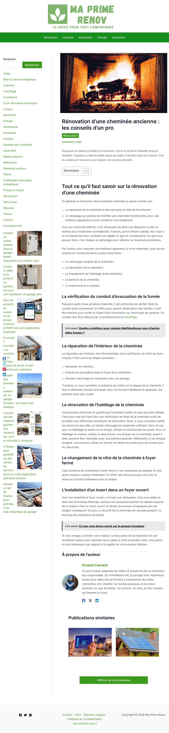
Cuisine (7, 109)
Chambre (9, 85)
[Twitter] (4, 364)
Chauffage (9, 91)
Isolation (8, 138)
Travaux (8, 219)
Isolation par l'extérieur (17, 144)
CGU (78, 714)
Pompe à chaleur (13, 190)
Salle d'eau (10, 202)
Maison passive (12, 156)
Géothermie (10, 127)
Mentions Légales (94, 714)
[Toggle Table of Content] (84, 171)
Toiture (7, 214)
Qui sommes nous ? (85, 723)
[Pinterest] (4, 369)
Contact (67, 714)
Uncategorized (12, 225)
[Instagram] (30, 715)
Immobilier (9, 132)
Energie (8, 121)
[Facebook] (83, 600)
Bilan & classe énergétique (19, 79)
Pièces (7, 174)
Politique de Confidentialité (84, 719)
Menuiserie (10, 162)
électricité (9, 115)
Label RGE (9, 150)
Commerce (10, 97)
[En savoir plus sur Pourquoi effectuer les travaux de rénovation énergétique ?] (90, 642)
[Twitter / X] (90, 600)
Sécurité (8, 208)
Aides (6, 73)
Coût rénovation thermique (20, 103)
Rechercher (9, 59)
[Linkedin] (97, 600)
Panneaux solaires (14, 168)
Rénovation (10, 196)
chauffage (130, 317)
